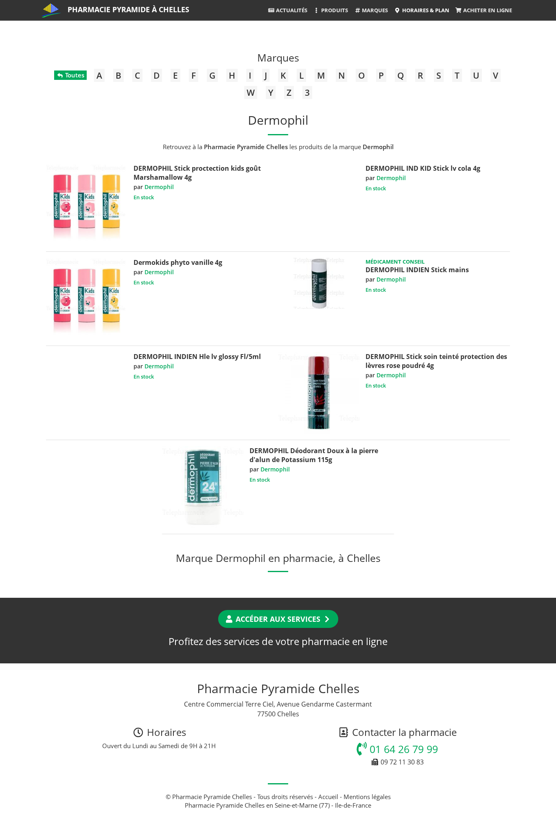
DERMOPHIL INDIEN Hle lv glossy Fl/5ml (197, 356)
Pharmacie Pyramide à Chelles (128, 9)
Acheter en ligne (487, 10)
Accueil (328, 797)
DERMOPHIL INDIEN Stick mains (417, 269)
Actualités (291, 10)
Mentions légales (367, 797)
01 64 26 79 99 (402, 749)
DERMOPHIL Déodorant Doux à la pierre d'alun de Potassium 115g (314, 455)
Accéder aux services (278, 619)
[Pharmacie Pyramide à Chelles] (51, 10)
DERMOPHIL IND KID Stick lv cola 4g (423, 168)
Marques (374, 10)
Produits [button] (334, 10)
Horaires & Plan (425, 10)
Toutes (73, 75)
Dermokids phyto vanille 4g (178, 262)
